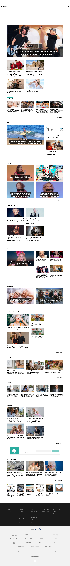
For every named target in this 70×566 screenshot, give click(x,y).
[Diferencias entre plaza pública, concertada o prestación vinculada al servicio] (54, 466)
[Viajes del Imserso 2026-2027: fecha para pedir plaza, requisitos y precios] (15, 429)
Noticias (10, 509)
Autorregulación (34, 515)
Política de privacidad (27, 551)
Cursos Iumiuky (45, 513)
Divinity (54, 518)
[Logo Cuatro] (42, 534)
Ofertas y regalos (45, 511)
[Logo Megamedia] (35, 556)
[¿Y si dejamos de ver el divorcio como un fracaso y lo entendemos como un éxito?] (13, 104)
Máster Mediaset (34, 522)
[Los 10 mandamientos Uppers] (30, 488)
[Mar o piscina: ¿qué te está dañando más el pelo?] (35, 84)
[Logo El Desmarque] (14, 538)
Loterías (9, 511)
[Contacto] (59, 488)
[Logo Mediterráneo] (49, 546)
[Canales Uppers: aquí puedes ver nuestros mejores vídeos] (49, 173)
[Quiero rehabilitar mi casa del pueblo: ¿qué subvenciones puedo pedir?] (54, 365)
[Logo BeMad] (14, 542)
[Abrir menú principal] (68, 6)
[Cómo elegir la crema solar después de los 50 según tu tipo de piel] (18, 320)
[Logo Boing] (41, 538)
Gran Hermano (22, 509)
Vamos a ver (21, 518)
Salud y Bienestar (16, 311)
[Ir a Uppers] (4, 6)
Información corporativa (19, 551)
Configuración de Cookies (35, 551)
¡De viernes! (21, 520)
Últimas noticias (11, 513)
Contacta (33, 509)
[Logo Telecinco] (28, 534)
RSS (54, 551)
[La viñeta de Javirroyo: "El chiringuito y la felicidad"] (54, 129)
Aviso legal (12, 551)
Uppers (54, 511)
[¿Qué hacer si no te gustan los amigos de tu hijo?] (49, 296)
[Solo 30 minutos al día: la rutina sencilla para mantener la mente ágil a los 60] (27, 104)
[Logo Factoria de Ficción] (28, 538)
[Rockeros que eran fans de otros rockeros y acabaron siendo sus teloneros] (35, 41)
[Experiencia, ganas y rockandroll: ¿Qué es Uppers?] (11, 488)
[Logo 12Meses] (55, 542)
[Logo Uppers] (28, 542)
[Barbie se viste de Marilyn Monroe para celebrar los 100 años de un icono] (56, 254)
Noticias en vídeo (11, 515)
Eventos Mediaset (45, 515)
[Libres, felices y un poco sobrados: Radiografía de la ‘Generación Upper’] (20, 488)
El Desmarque (56, 513)
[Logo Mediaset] (35, 529)
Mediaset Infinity (56, 509)
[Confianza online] (35, 561)
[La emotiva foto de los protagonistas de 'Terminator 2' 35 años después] (15, 84)
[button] (20, 173)
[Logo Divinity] (55, 534)
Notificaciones (34, 517)
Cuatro (54, 515)
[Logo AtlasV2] (21, 546)
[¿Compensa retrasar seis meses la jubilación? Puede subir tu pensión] (35, 431)
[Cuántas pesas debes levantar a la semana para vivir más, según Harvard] (37, 331)
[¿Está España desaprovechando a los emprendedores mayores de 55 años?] (42, 388)
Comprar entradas (45, 509)
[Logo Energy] (56, 538)
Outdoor (21, 522)
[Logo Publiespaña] (35, 546)
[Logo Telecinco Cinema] (41, 543)
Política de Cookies (43, 551)
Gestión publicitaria (50, 551)
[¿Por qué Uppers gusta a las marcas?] (49, 488)
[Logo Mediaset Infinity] (14, 534)
